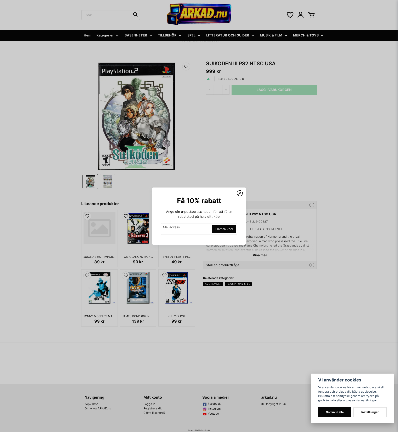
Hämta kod (224, 229)
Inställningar (370, 412)
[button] (240, 193)
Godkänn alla (335, 412)
